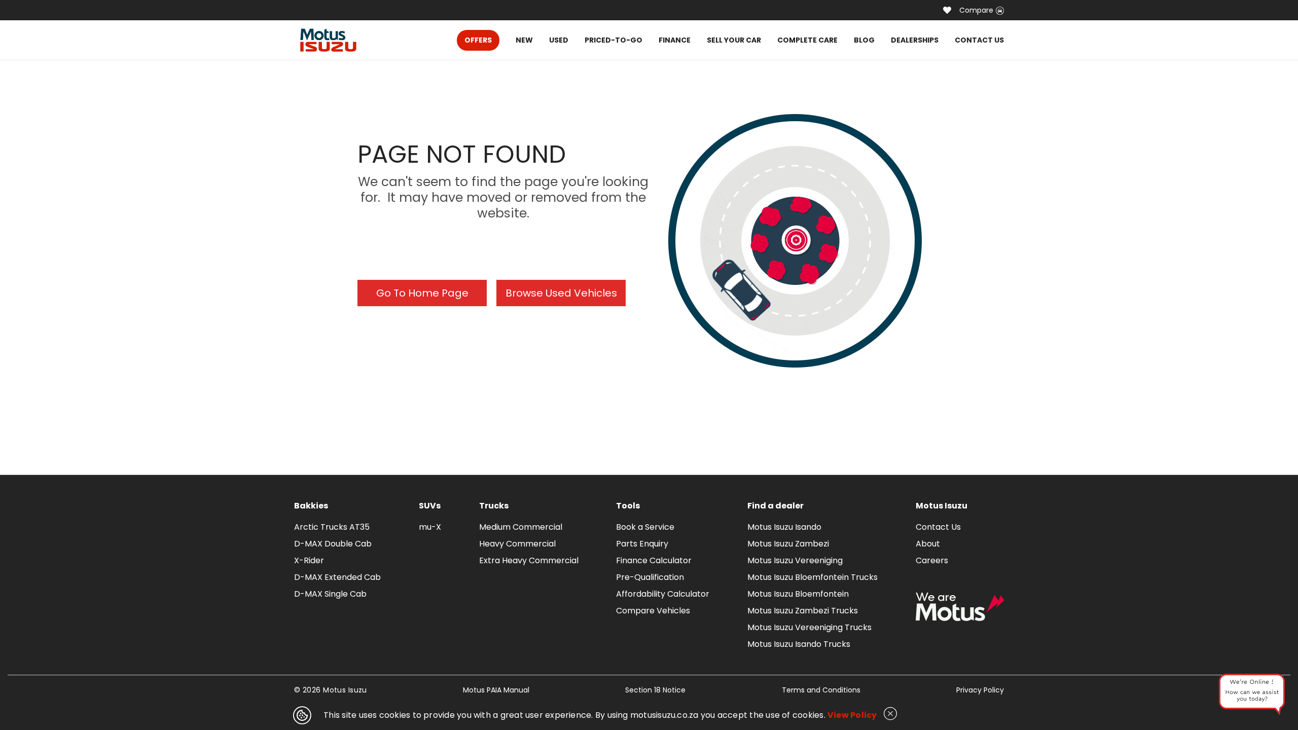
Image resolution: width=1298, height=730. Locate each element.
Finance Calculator (654, 560)
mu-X (430, 527)
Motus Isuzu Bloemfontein (798, 594)
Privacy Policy (980, 690)
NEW (524, 40)
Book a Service (645, 527)
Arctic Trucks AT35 (332, 527)
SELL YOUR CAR (734, 40)
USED (558, 40)
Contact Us (938, 527)
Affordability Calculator (662, 594)
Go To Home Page (422, 293)
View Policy (852, 715)
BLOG (864, 40)
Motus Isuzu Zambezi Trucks (802, 610)
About (928, 544)
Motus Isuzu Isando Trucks (798, 644)
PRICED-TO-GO (613, 40)
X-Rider (309, 560)
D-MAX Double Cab (333, 544)
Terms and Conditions (821, 690)
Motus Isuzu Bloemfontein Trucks (812, 577)
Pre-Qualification (650, 577)
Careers (932, 560)
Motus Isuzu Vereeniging (795, 560)
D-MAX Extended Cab (337, 577)
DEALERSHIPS (915, 40)
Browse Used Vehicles (561, 293)
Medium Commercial (520, 527)
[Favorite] (947, 10)
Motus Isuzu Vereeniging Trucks (809, 627)
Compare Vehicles (653, 610)
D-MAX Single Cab (330, 594)
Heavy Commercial (517, 544)
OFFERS (478, 40)
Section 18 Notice (655, 690)
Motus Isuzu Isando (784, 527)
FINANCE (675, 40)
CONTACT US (979, 40)
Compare (976, 10)
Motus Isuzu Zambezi (788, 544)
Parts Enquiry (642, 544)
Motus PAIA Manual (496, 690)
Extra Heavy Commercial (529, 560)
